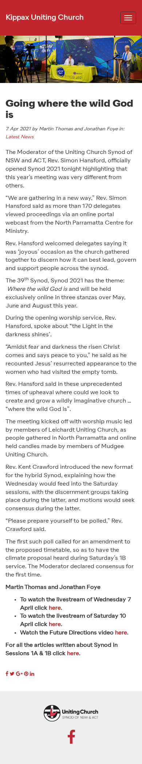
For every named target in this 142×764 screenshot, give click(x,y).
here (55, 608)
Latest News (19, 137)
